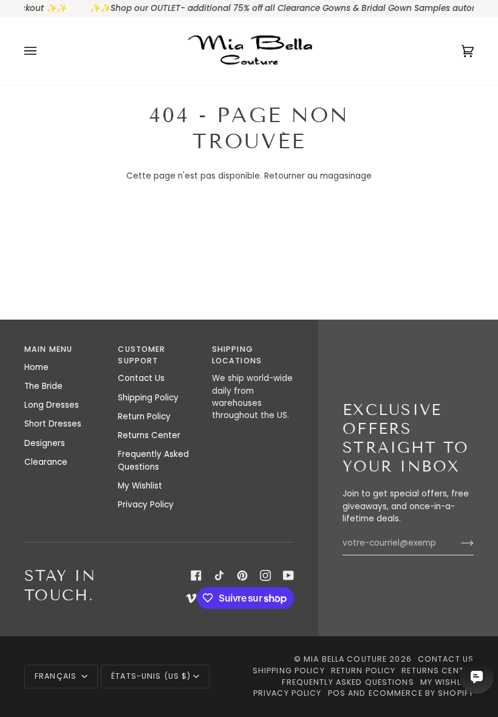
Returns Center (149, 435)
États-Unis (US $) (151, 676)
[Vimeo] (191, 597)
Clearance (45, 462)
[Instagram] (265, 575)
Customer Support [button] (141, 355)
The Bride (43, 386)
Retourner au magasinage (318, 176)
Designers (44, 443)
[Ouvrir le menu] (42, 51)
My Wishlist (140, 486)
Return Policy (144, 416)
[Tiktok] (219, 575)
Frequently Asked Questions (153, 460)
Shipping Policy (148, 397)
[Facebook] (196, 575)
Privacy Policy (146, 504)
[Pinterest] (242, 575)
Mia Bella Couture (345, 659)
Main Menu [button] (48, 349)
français (57, 676)
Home (36, 367)
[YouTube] (288, 575)
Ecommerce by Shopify (421, 693)
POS (337, 693)
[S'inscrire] (458, 543)
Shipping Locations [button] (237, 355)
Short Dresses (52, 424)
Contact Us (141, 378)
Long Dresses (51, 405)
